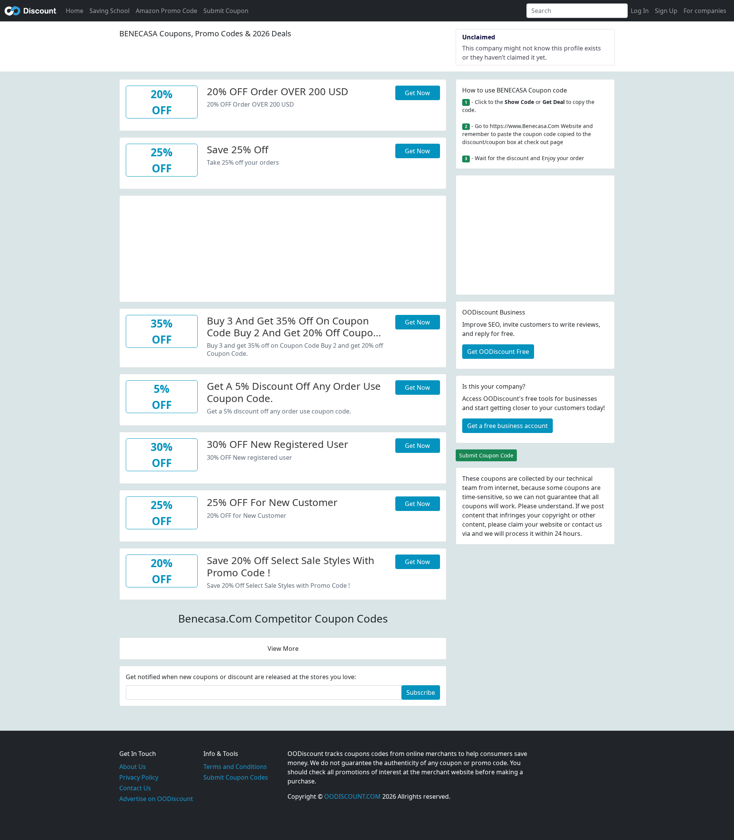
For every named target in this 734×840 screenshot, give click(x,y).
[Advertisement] (283, 249)
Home (74, 10)
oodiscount (31, 10)
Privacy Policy (138, 777)
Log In (640, 10)
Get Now (417, 93)
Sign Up (666, 10)
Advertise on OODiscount (156, 799)
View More (283, 648)
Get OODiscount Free (498, 351)
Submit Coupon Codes (235, 777)
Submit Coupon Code (486, 455)
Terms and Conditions (235, 766)
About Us (132, 766)
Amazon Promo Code (166, 10)
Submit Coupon (225, 10)
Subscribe (420, 692)
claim (515, 524)
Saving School (109, 10)
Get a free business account (507, 426)
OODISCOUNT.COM (352, 796)
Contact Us (135, 788)
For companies (705, 10)
